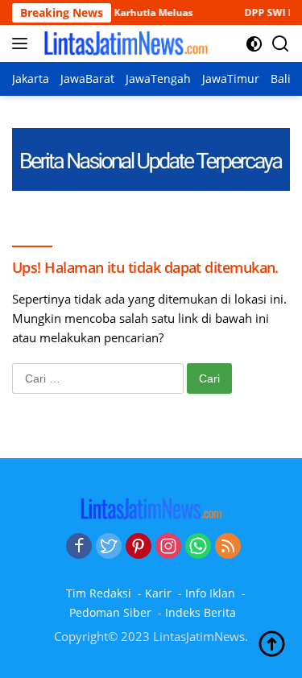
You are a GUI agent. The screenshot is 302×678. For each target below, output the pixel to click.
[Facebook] (79, 546)
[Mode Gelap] (254, 44)
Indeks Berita (200, 612)
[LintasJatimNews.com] (123, 43)
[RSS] (228, 546)
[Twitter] (109, 546)
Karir (158, 593)
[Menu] (23, 43)
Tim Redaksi (98, 593)
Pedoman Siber (110, 612)
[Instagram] (168, 546)
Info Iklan (210, 593)
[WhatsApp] (198, 546)
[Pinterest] (138, 546)
